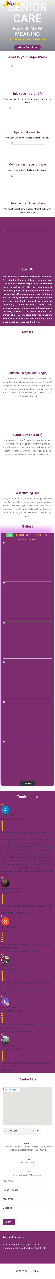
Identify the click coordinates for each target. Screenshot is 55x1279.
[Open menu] (49, 3)
